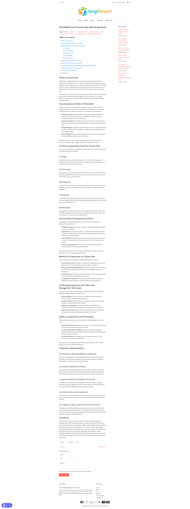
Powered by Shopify (103, 505)
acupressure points (82, 31)
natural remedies (69, 33)
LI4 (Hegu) (67, 48)
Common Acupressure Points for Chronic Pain (74, 45)
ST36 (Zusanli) (68, 55)
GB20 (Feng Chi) (68, 53)
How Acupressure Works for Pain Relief (72, 43)
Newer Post (102, 447)
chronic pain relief (93, 31)
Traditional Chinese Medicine (94, 33)
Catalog (80, 20)
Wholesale (100, 20)
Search (97, 487)
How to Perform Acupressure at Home (71, 60)
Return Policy (108, 20)
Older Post (63, 447)
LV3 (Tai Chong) (68, 50)
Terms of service (100, 495)
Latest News (62, 484)
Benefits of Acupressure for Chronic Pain (72, 63)
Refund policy (99, 497)
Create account (121, 2)
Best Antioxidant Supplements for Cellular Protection (123, 41)
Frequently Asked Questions (69, 70)
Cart (130, 2)
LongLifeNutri (94, 505)
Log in (113, 2)
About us (92, 20)
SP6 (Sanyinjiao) (68, 58)
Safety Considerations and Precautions (72, 68)
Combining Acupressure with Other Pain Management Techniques (79, 65)
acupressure (72, 31)
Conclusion (65, 73)
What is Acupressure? (67, 40)
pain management (80, 33)
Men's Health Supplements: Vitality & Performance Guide (124, 66)
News (85, 20)
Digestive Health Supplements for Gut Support (123, 31)
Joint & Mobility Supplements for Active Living (124, 57)
